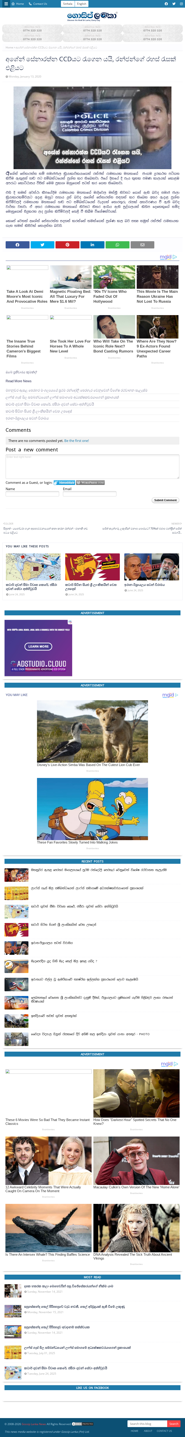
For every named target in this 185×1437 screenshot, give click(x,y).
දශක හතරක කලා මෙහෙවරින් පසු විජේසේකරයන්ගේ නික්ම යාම (68, 1286)
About (148, 1430)
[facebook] (166, 4)
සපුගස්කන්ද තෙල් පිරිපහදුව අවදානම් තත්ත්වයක (57, 1327)
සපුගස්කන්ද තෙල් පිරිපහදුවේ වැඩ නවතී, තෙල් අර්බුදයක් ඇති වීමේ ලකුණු (74, 1307)
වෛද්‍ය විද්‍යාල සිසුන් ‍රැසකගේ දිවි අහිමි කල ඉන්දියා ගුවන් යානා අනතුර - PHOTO (90, 1034)
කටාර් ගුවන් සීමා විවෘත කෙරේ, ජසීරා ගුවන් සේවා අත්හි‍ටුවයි (50, 404)
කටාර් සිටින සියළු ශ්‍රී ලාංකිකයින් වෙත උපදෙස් (39, 411)
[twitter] (174, 4)
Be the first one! (76, 440)
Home (20, 4)
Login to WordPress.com (90, 482)
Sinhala (67, 4)
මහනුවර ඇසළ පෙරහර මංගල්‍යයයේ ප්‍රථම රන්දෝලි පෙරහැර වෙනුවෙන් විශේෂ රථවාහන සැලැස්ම (77, 390)
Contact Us (40, 4)
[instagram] (181, 4)
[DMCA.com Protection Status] (82, 1424)
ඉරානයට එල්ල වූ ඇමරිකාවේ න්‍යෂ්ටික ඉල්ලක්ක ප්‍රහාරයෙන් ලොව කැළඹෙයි (84, 979)
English (81, 4)
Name (10, 489)
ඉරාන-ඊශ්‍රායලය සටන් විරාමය (27, 418)
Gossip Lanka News (34, 1424)
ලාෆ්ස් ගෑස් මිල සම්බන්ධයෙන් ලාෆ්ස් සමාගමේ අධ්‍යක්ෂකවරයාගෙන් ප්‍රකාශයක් (62, 397)
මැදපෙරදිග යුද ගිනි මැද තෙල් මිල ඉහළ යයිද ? (64, 961)
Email (67, 489)
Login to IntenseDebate (64, 482)
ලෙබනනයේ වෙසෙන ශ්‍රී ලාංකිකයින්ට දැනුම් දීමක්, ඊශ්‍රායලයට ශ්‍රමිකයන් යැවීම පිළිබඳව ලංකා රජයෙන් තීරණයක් (102, 999)
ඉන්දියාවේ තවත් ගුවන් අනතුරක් (54, 1016)
